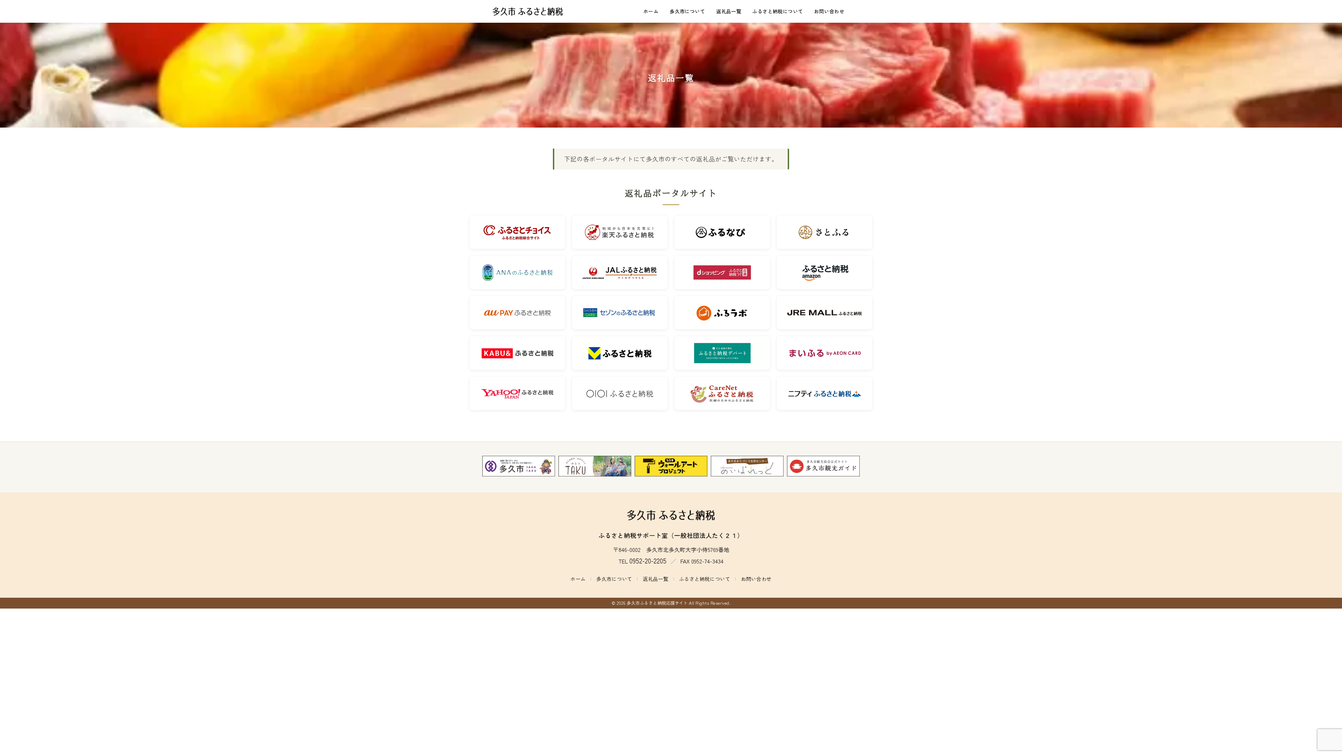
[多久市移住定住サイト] (594, 466)
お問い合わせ (829, 11)
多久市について (687, 11)
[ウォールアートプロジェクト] (671, 466)
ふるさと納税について (777, 11)
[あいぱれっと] (747, 466)
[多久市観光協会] (823, 466)
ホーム (650, 11)
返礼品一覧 (728, 11)
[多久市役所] (518, 466)
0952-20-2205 (647, 561)
